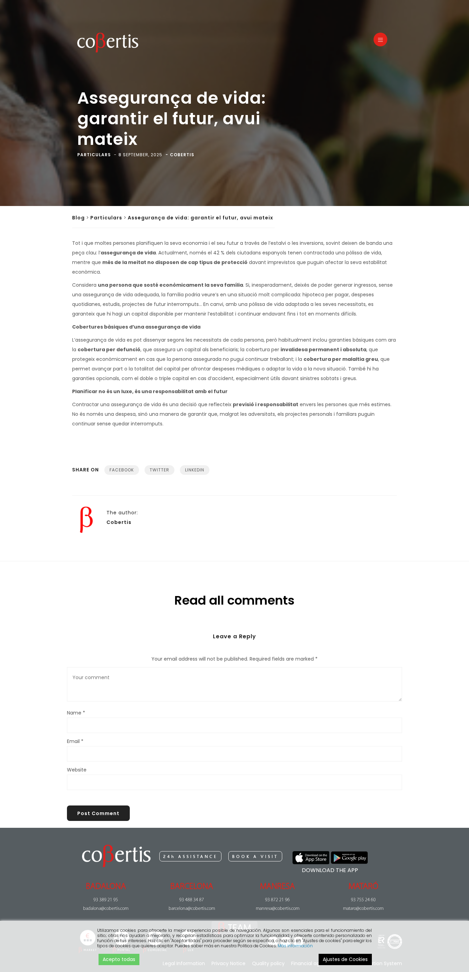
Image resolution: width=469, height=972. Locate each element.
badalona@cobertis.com (105, 908)
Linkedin (194, 470)
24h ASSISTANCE (190, 856)
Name (76, 712)
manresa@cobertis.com (277, 908)
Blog (78, 217)
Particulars (106, 217)
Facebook (122, 470)
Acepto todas (119, 959)
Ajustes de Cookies (345, 959)
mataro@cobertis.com (363, 908)
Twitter (159, 470)
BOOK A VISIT (255, 856)
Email (75, 741)
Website (77, 769)
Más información (295, 946)
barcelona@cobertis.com (192, 908)
